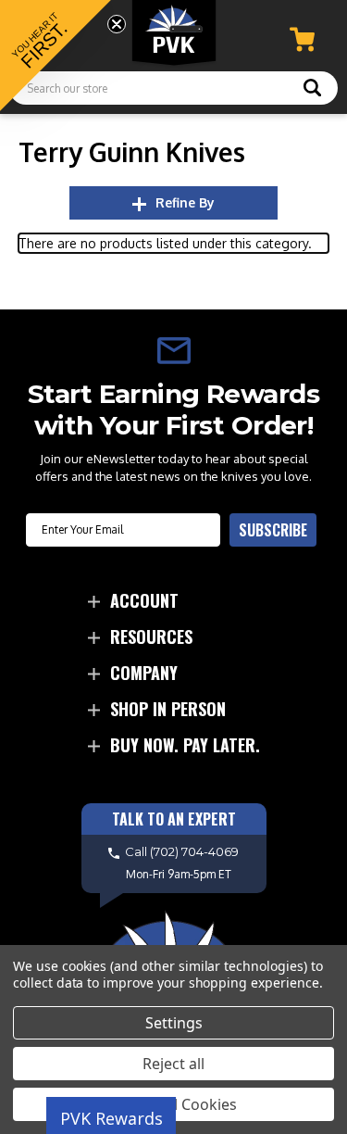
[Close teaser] (116, 24)
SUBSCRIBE (273, 530)
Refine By (185, 202)
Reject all (173, 1063)
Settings (174, 1023)
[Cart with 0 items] (302, 39)
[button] (55, 55)
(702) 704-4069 (194, 851)
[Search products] (312, 90)
